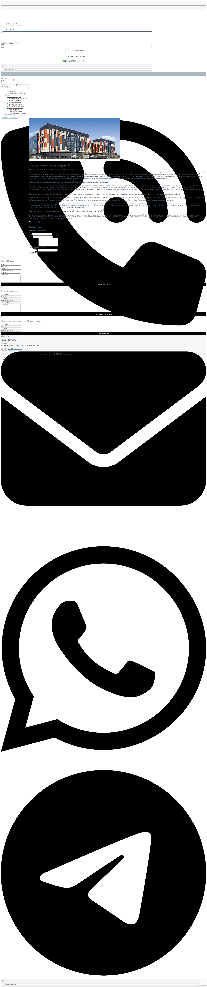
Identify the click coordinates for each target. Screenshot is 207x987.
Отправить (33, 252)
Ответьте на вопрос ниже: (37, 248)
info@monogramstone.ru (10, 118)
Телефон (3, 268)
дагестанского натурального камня (60, 218)
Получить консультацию (103, 314)
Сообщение (4, 272)
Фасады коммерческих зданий (11, 82)
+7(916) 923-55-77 (15, 349)
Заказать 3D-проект (103, 284)
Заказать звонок (80, 50)
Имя (30, 234)
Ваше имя (4, 264)
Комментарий (33, 246)
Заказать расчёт (103, 333)
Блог (2, 80)
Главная (3, 78)
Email (30, 236)
